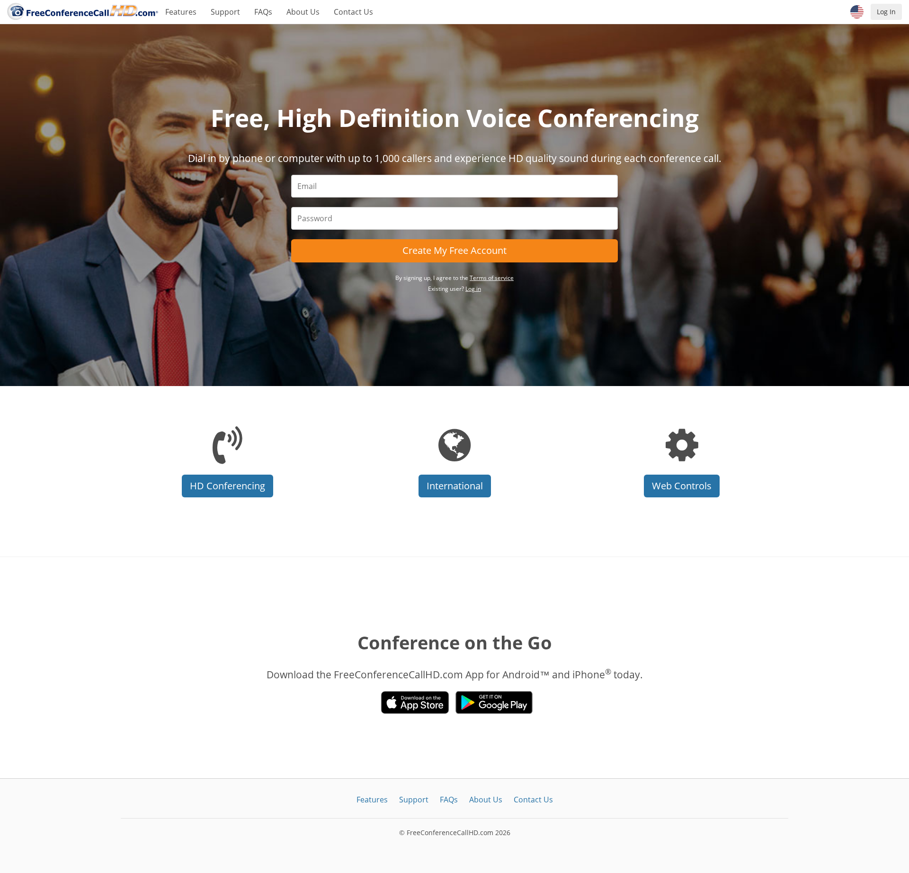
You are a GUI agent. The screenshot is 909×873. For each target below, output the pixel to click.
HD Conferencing (227, 485)
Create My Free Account (454, 250)
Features (180, 12)
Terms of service (492, 278)
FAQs (263, 12)
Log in (473, 289)
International (455, 485)
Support (225, 12)
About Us (303, 12)
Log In (886, 11)
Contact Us (353, 12)
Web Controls (682, 485)
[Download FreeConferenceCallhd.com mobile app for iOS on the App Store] (415, 702)
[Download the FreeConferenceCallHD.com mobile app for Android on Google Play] (494, 702)
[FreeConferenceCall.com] (82, 12)
